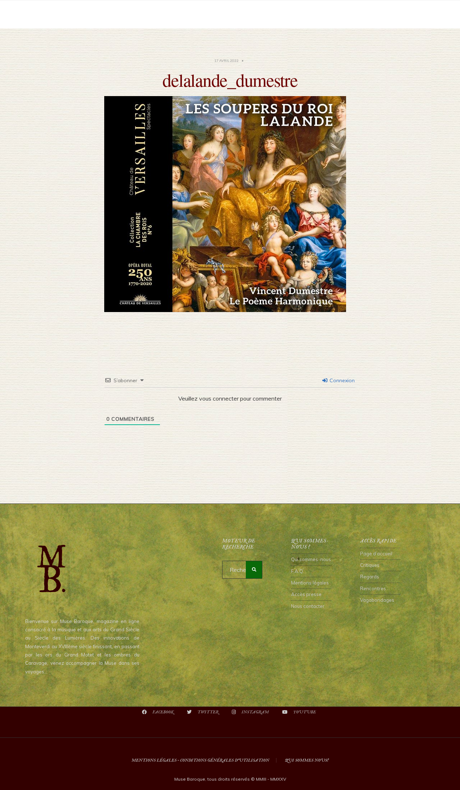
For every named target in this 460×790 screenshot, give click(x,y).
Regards (369, 576)
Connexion (341, 380)
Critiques (370, 565)
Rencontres (373, 588)
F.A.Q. (297, 571)
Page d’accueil (376, 553)
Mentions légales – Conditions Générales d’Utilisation (200, 760)
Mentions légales (310, 583)
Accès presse (306, 594)
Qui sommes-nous (311, 559)
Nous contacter (308, 606)
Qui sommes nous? (306, 760)
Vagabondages (377, 600)
